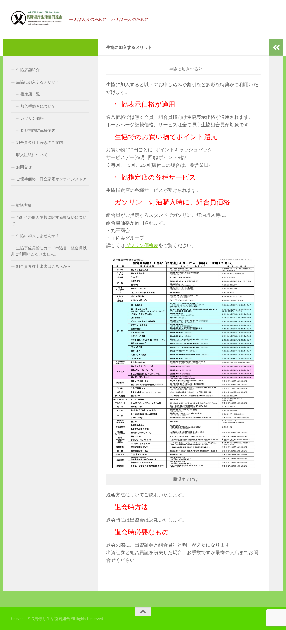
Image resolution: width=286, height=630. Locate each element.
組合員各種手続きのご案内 (39, 142)
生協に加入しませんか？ (37, 235)
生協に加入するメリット (37, 82)
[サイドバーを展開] (276, 47)
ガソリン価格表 (141, 245)
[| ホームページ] (37, 18)
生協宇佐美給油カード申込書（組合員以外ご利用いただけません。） (49, 251)
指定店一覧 (30, 94)
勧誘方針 (24, 205)
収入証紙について (31, 155)
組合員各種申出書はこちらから (43, 266)
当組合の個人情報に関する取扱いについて (49, 220)
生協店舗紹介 (28, 69)
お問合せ (24, 167)
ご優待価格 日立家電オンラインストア (51, 179)
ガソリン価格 (32, 118)
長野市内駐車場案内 (38, 130)
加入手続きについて (38, 106)
